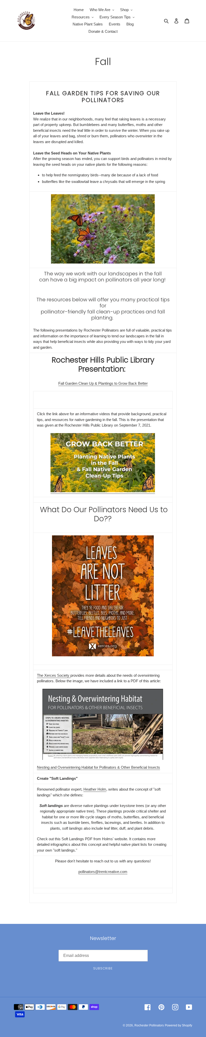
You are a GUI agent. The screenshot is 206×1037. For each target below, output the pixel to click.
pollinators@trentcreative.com (102, 871)
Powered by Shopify (178, 1025)
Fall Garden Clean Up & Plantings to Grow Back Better (103, 383)
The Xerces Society (53, 675)
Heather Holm (94, 789)
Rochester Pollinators (149, 1025)
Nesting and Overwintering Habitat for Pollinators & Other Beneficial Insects (98, 767)
